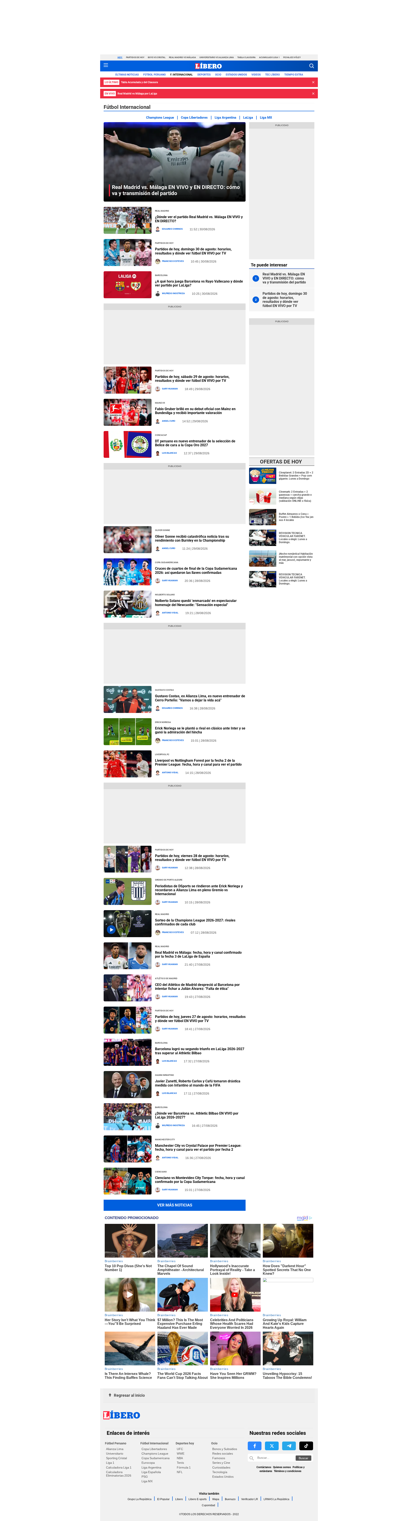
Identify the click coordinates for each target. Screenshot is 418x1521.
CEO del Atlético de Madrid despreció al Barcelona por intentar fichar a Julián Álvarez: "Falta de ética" (197, 987)
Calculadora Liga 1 (118, 1467)
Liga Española (151, 1472)
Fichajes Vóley (292, 57)
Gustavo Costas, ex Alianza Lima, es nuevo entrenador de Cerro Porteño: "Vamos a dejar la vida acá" (200, 698)
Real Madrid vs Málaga (182, 57)
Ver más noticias (174, 1205)
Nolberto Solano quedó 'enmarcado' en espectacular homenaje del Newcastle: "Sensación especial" (196, 603)
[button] (311, 66)
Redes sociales (222, 1453)
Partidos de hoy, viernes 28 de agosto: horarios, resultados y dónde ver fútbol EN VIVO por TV (192, 858)
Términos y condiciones (287, 1471)
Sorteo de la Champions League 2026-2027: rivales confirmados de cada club (195, 922)
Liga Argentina (225, 118)
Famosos (218, 1458)
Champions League (160, 118)
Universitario (114, 1453)
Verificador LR (249, 1499)
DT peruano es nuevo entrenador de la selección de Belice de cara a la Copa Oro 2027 (195, 443)
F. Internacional (181, 74)
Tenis (180, 1462)
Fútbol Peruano (154, 74)
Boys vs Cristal (156, 57)
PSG (145, 1476)
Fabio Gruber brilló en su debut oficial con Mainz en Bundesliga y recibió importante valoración (195, 411)
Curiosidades (221, 1467)
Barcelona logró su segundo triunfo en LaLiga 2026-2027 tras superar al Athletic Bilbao (199, 1051)
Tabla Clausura (246, 57)
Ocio (218, 74)
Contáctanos (263, 1467)
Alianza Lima (114, 1449)
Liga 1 (110, 1462)
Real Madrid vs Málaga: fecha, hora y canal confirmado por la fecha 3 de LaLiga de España (198, 954)
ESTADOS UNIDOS (236, 74)
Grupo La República (140, 1499)
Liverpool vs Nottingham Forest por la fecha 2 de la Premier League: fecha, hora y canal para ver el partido (198, 762)
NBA (180, 1458)
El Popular (163, 1499)
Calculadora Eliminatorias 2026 (118, 1473)
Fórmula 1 (184, 1467)
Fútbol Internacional (154, 1443)
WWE (180, 1453)
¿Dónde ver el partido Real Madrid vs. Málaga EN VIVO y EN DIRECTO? (199, 219)
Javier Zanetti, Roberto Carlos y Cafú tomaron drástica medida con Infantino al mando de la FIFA (197, 1083)
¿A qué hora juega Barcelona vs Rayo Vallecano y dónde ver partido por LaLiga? (199, 283)
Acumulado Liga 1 (269, 57)
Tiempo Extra (293, 74)
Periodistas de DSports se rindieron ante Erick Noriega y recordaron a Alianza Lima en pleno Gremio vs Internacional (199, 890)
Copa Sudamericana (156, 1458)
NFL (180, 1472)
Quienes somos (282, 1467)
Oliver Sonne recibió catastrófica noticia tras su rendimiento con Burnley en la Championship (192, 538)
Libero (179, 1499)
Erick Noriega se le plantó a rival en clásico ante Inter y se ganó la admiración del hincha (200, 730)
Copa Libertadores (194, 118)
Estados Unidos (223, 1476)
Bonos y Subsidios (224, 1449)
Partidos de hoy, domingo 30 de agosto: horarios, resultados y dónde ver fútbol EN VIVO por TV (193, 251)
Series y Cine (221, 1462)
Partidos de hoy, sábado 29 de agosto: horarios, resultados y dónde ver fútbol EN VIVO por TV (192, 379)
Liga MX (266, 118)
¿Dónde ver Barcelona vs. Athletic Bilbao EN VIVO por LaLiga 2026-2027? (196, 1115)
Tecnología (219, 1472)
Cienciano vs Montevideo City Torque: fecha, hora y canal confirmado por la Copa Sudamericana (200, 1180)
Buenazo (230, 1499)
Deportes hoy (185, 1443)
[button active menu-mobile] (106, 66)
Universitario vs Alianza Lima (216, 57)
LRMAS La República (276, 1499)
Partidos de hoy (135, 57)
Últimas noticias (127, 74)
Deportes (204, 74)
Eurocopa (148, 1462)
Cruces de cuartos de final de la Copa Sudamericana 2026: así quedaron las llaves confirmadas (196, 570)
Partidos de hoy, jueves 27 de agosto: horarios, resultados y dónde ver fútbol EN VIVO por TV (200, 1019)
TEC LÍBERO (272, 74)
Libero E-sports (198, 1499)
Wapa (215, 1499)
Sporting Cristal (116, 1458)
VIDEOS (256, 74)
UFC (180, 1449)
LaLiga (248, 118)
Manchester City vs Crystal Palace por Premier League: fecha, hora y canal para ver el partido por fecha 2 (198, 1148)
